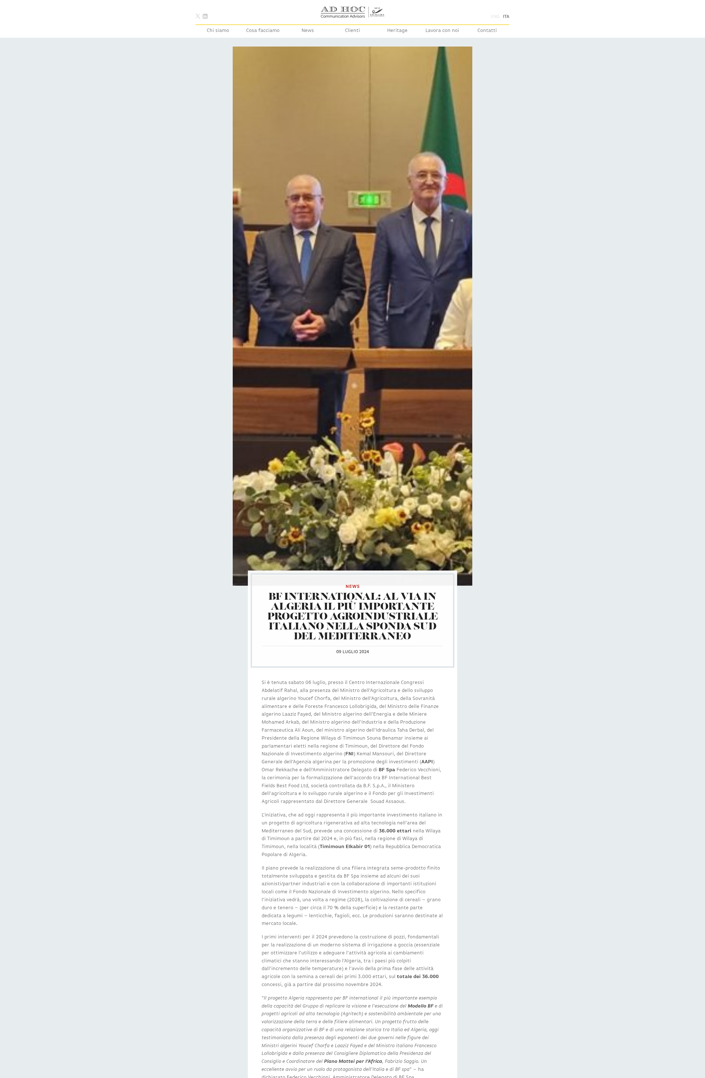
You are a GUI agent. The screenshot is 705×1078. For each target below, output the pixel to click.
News (308, 30)
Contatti (487, 30)
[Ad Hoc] (352, 12)
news (353, 587)
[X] (198, 16)
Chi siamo (218, 30)
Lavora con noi (442, 30)
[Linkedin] (205, 16)
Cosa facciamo (263, 30)
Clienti (352, 30)
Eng (495, 17)
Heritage (397, 30)
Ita (506, 17)
